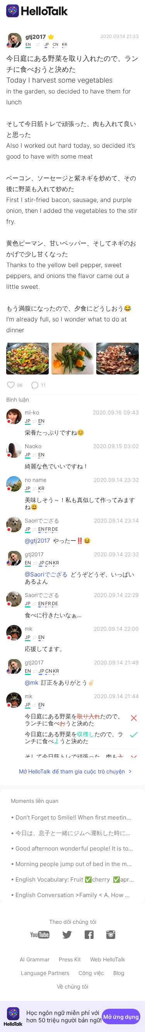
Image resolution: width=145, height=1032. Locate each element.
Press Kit (70, 959)
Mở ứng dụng (121, 1016)
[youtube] (39, 935)
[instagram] (110, 934)
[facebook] (89, 934)
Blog (119, 973)
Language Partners (45, 973)
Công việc (91, 973)
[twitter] (67, 935)
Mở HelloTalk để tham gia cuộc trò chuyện (72, 771)
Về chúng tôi (72, 986)
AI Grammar (34, 959)
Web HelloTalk (107, 959)
